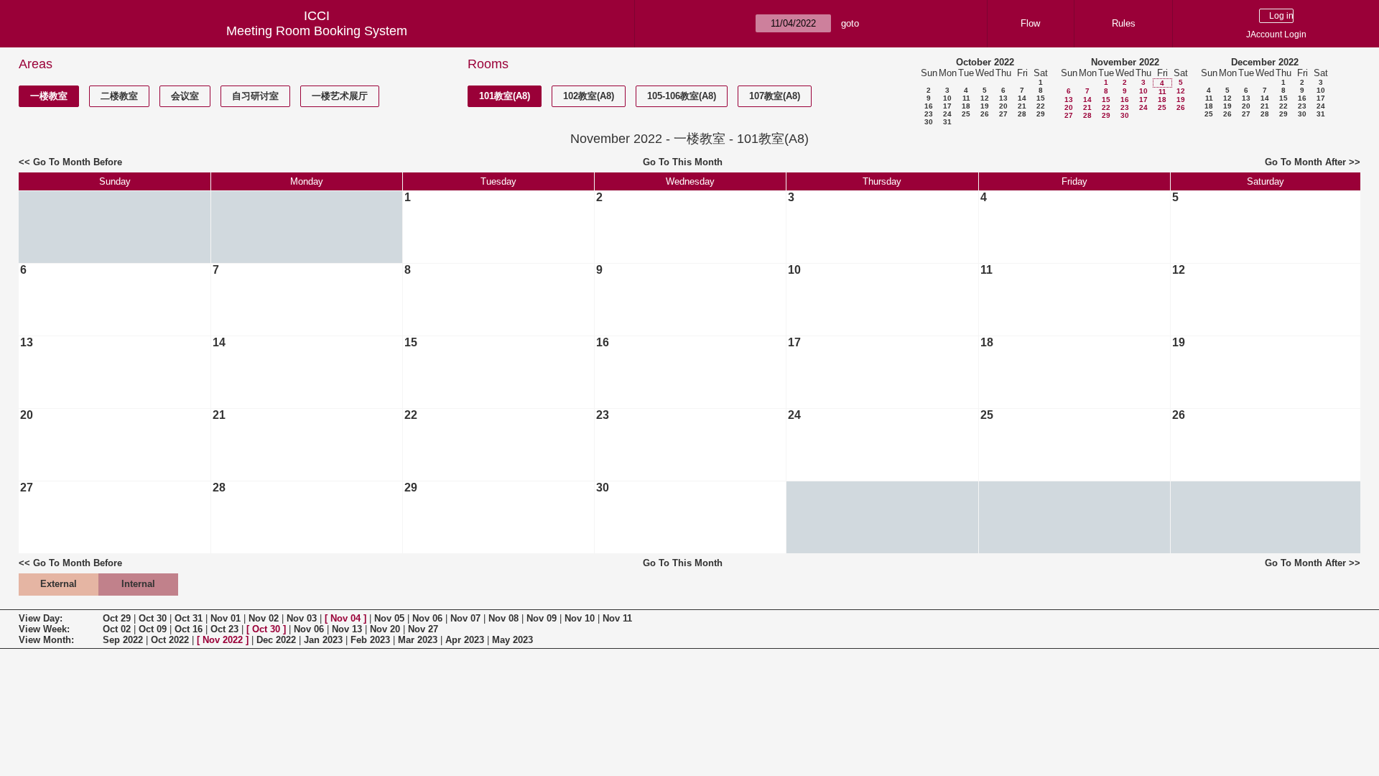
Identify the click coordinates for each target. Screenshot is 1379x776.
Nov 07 (465, 618)
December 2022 (1265, 62)
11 (966, 98)
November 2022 (1125, 62)
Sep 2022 (123, 639)
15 (1040, 98)
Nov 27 (423, 629)
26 (984, 114)
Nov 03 (302, 618)
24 (947, 114)
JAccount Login (1276, 34)
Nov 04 (345, 618)
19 (984, 106)
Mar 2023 (417, 639)
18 (966, 106)
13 (1003, 98)
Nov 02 (264, 618)
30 (928, 122)
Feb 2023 (370, 639)
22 (1040, 106)
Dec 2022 (276, 639)
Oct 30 (153, 618)
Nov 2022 (223, 639)
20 (1003, 106)
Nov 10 (580, 618)
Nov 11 (617, 618)
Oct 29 (117, 618)
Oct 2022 (170, 639)
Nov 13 (347, 629)
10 (947, 98)
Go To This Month (683, 162)
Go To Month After (1305, 162)
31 (947, 122)
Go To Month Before (77, 162)
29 (1040, 114)
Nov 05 (389, 618)
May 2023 (512, 639)
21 (1022, 106)
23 (928, 114)
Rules (1124, 23)
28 (1022, 114)
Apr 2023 (464, 639)
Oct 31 (189, 618)
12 (984, 98)
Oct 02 (117, 629)
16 (928, 106)
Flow (1030, 23)
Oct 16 (189, 629)
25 (966, 114)
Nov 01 (225, 618)
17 (947, 106)
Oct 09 (153, 629)
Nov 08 (503, 618)
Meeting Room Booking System (316, 31)
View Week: (44, 629)
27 (1003, 114)
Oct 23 (224, 629)
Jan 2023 (323, 639)
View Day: (40, 618)
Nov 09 (541, 618)
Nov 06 (427, 618)
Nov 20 (385, 629)
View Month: (46, 639)
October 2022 (985, 62)
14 (1022, 98)
